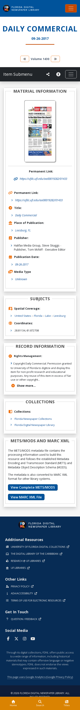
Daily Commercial (26, 215)
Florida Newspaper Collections (33, 419)
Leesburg (59, 316)
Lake (48, 316)
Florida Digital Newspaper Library (35, 425)
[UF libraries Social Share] (48, 74)
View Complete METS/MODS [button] (33, 487)
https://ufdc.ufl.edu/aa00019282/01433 (39, 200)
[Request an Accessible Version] (59, 74)
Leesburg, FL (23, 230)
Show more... (26, 386)
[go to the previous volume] (24, 59)
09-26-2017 (21, 264)
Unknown (21, 279)
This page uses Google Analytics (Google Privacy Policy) (40, 677)
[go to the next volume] (55, 59)
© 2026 (40, 695)
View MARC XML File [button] (26, 497)
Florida (38, 316)
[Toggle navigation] (71, 8)
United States (23, 316)
